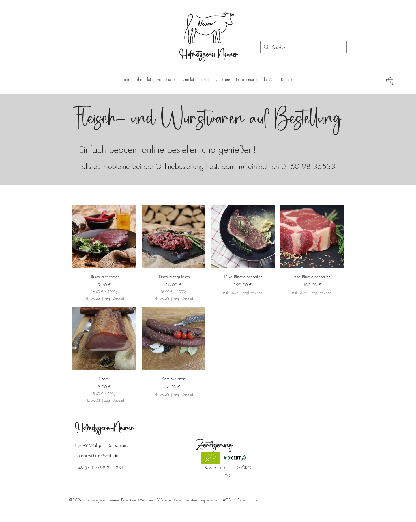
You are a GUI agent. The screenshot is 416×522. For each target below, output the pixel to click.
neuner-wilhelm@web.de (97, 455)
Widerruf (164, 500)
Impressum (208, 500)
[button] (389, 81)
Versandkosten (185, 500)
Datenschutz (248, 500)
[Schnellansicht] (104, 237)
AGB (227, 500)
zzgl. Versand (114, 299)
